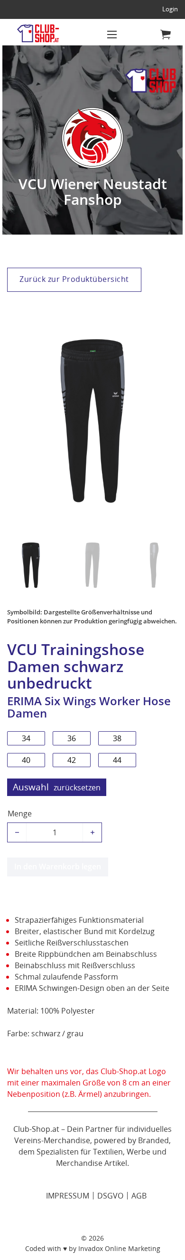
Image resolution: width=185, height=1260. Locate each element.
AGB (139, 1195)
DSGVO (110, 1195)
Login (170, 9)
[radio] (26, 738)
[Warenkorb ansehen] (165, 34)
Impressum (67, 1195)
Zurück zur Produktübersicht (74, 279)
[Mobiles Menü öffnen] (112, 34)
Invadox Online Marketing (119, 1248)
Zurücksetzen (77, 787)
